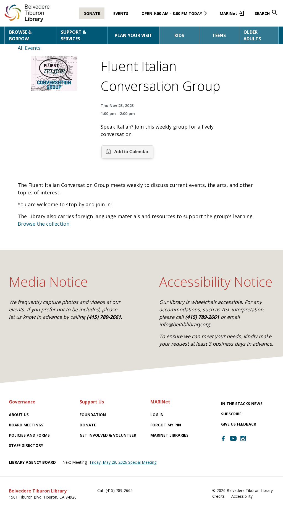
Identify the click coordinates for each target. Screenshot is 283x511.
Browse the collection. (44, 223)
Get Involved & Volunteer (108, 435)
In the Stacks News (242, 403)
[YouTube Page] (233, 438)
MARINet (230, 15)
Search (262, 13)
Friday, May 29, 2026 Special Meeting (123, 462)
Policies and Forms (29, 435)
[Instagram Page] (243, 438)
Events (120, 13)
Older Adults (252, 35)
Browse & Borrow (20, 35)
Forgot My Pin (165, 424)
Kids (179, 35)
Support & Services (73, 35)
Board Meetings (26, 424)
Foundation (93, 414)
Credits (218, 496)
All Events (29, 48)
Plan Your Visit (133, 35)
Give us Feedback (238, 424)
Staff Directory (26, 445)
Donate (91, 13)
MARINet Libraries (169, 435)
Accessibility (242, 496)
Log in (157, 414)
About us (19, 414)
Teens (219, 35)
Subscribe (231, 413)
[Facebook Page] (223, 438)
